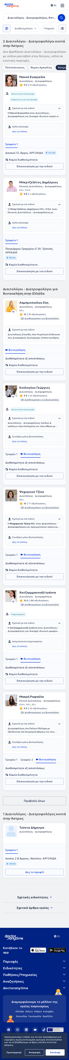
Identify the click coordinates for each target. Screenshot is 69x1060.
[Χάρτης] (62, 28)
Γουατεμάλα (34, 1016)
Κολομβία (48, 1011)
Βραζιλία (48, 1016)
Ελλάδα (20, 1011)
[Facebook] (9, 1030)
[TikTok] (44, 1030)
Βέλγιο (29, 1011)
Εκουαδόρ (21, 1016)
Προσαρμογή (13, 1052)
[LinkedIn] (26, 1030)
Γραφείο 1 (11, 144)
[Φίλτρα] (6, 28)
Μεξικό (38, 1011)
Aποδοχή (55, 1052)
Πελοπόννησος (15, 67)
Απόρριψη (34, 1052)
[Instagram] (17, 1030)
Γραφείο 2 (26, 759)
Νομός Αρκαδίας (41, 67)
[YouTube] (35, 1030)
